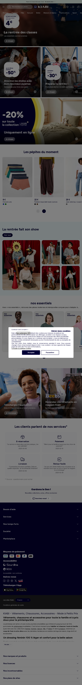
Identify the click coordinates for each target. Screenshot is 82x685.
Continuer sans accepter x (20, 329)
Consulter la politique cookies (21, 348)
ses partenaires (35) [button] (23, 333)
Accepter (31, 352)
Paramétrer (50, 352)
